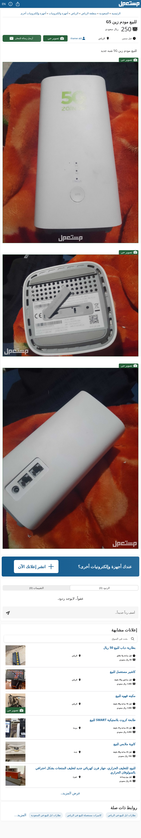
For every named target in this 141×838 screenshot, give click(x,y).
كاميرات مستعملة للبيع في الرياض (84, 815)
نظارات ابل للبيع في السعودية (46, 815)
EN (4, 4)
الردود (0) (104, 588)
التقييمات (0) (36, 588)
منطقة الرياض (88, 13)
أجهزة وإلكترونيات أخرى (33, 13)
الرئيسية (116, 13)
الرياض (74, 13)
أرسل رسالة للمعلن (24, 38)
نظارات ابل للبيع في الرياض (122, 815)
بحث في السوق (120, 638)
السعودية (104, 13)
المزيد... (20, 815)
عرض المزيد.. (70, 793)
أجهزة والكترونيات (58, 13)
